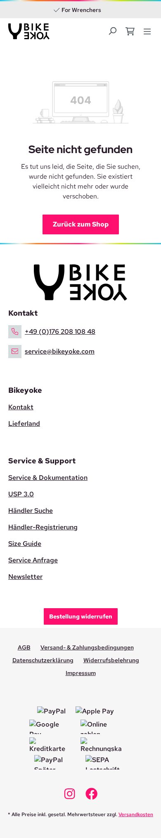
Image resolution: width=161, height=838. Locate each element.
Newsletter (25, 576)
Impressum (81, 673)
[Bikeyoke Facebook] (91, 795)
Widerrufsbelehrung (111, 660)
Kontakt (20, 407)
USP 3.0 (21, 494)
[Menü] (113, 30)
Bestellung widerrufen (80, 616)
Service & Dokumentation (48, 477)
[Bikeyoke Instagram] (70, 795)
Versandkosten (135, 814)
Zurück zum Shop (81, 224)
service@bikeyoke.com (60, 351)
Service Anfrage (33, 560)
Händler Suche (30, 510)
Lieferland (24, 423)
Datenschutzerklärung (42, 660)
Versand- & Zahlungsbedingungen (87, 647)
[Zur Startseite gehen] (29, 31)
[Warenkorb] (131, 31)
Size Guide (24, 543)
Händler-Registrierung (43, 527)
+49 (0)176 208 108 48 (60, 331)
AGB (24, 647)
